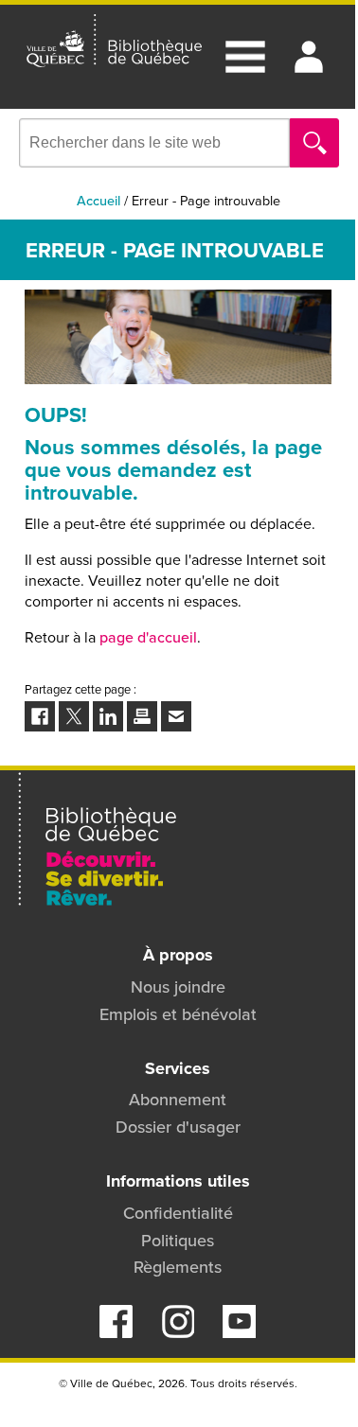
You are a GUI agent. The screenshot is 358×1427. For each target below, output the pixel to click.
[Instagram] (177, 1332)
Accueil (98, 200)
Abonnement (177, 1099)
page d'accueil (148, 636)
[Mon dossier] (309, 57)
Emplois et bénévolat (178, 1014)
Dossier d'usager (178, 1126)
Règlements (178, 1266)
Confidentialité (178, 1212)
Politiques (177, 1240)
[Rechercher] (314, 142)
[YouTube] (239, 1332)
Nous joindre (178, 986)
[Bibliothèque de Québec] (114, 41)
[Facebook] (116, 1332)
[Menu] (245, 57)
